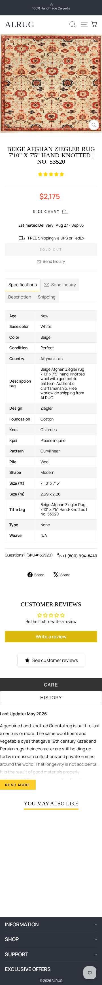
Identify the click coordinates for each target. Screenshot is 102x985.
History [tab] (51, 697)
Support (16, 954)
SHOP (12, 939)
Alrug (19, 24)
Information (22, 924)
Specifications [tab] (22, 285)
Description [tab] (19, 297)
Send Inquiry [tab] (63, 285)
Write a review (51, 636)
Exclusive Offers (28, 969)
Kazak (82, 741)
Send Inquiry (54, 261)
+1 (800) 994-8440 (79, 555)
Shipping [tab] (47, 297)
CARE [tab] (51, 684)
